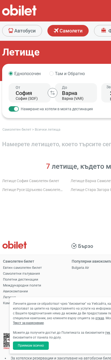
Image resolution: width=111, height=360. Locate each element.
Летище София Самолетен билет (30, 181)
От (18, 87)
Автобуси (24, 31)
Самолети (70, 31)
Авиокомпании (15, 291)
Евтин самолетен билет (22, 268)
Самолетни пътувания (21, 273)
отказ (99, 318)
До (64, 87)
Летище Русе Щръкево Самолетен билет (37, 190)
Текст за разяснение (28, 323)
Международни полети (22, 285)
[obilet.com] (32, 14)
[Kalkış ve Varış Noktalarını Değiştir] (52, 93)
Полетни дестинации (20, 279)
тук (107, 333)
